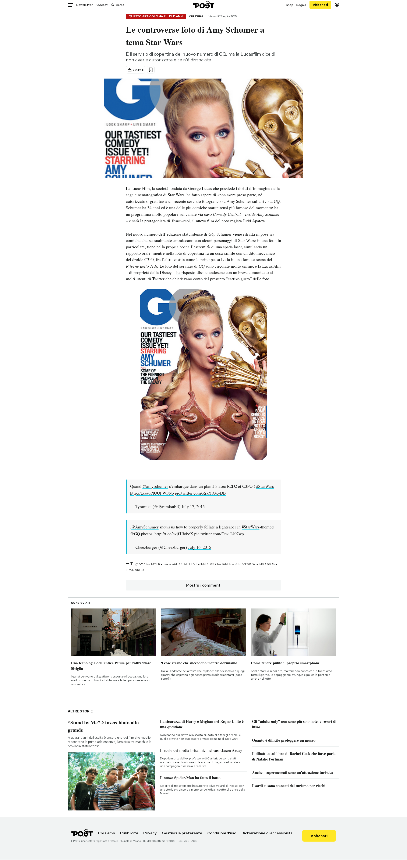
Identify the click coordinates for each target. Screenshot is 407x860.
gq (165, 564)
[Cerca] (112, 4)
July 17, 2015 (193, 506)
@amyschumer (155, 486)
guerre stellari (184, 564)
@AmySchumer (145, 527)
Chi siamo (106, 833)
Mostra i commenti (203, 585)
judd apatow (245, 564)
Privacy (150, 833)
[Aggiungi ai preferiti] (150, 69)
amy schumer (149, 564)
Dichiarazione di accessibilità (267, 833)
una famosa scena (251, 259)
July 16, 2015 (199, 547)
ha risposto (185, 272)
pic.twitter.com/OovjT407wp (219, 533)
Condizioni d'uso (221, 833)
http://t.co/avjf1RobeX (174, 533)
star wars (267, 564)
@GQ (135, 533)
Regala (301, 5)
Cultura (196, 16)
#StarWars (265, 486)
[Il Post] (203, 4)
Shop (289, 5)
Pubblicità (129, 833)
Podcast (102, 5)
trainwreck (135, 570)
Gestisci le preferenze (182, 833)
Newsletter (84, 5)
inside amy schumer (216, 564)
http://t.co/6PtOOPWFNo (152, 493)
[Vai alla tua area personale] (337, 5)
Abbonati (320, 5)
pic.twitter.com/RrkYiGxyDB (200, 493)
